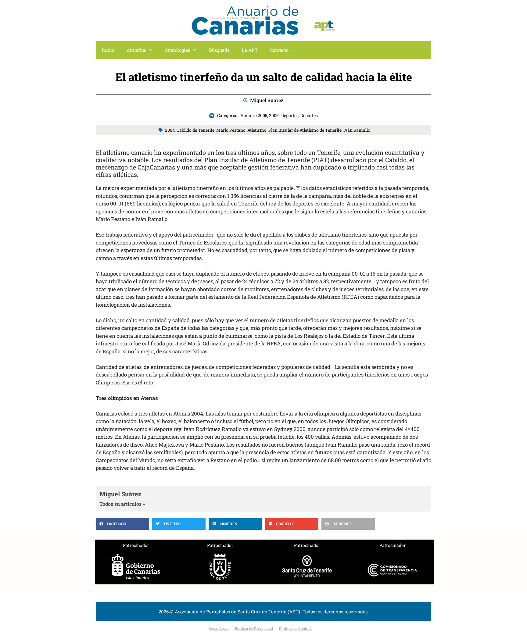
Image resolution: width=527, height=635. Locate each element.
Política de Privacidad (254, 628)
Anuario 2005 (253, 115)
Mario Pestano (231, 130)
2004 (170, 130)
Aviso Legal (219, 628)
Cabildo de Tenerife (195, 130)
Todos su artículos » (122, 503)
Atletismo (257, 130)
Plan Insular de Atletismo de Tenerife (305, 130)
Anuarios (136, 50)
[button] (122, 524)
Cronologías (177, 50)
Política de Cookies (295, 628)
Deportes (309, 115)
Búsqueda (219, 50)
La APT (250, 50)
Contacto (279, 50)
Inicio (108, 50)
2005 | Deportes (284, 115)
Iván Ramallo (356, 130)
